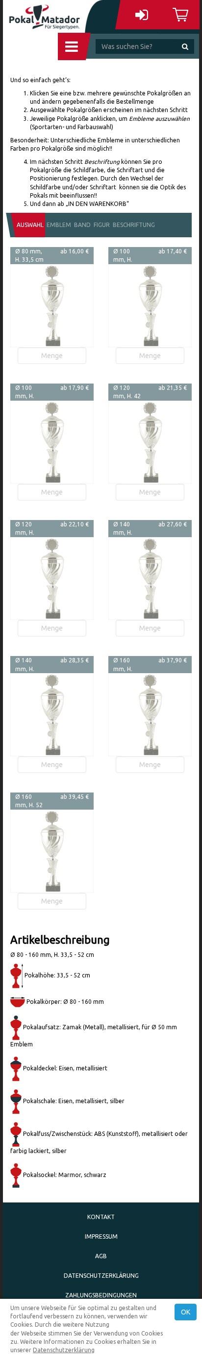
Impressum (101, 1236)
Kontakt (101, 1217)
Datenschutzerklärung (101, 1275)
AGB (101, 1256)
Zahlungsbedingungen (101, 1295)
